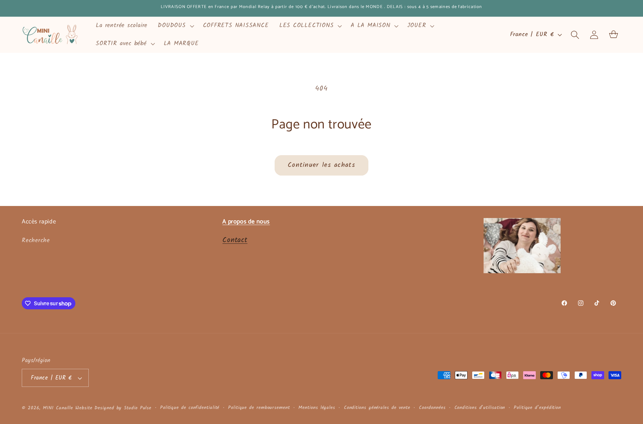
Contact (234, 240)
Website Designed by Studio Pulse (113, 408)
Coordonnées (432, 408)
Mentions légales (316, 408)
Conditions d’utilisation (479, 408)
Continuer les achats (321, 165)
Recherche (36, 240)
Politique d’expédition (537, 408)
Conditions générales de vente (377, 408)
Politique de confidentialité (189, 408)
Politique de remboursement (259, 408)
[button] (175, 26)
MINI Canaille (58, 408)
